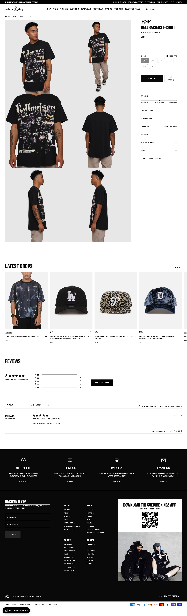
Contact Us (68, 557)
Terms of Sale (69, 567)
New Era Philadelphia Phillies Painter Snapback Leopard (114, 338)
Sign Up (12, 534)
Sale (137, 9)
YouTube (90, 557)
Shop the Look (70, 551)
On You (89, 523)
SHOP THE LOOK (119, 2)
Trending (118, 9)
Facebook (91, 544)
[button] (180, 9)
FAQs (88, 519)
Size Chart (173, 56)
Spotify (90, 560)
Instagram (91, 551)
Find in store (147, 118)
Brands (108, 9)
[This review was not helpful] (179, 431)
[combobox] (158, 9)
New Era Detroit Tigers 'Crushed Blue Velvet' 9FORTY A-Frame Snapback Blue (157, 338)
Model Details (147, 142)
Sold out (152, 78)
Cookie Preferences (95, 533)
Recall (89, 516)
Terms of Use (69, 564)
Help (89, 505)
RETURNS (145, 134)
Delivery (159, 126)
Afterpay (90, 526)
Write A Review (102, 383)
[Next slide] (181, 300)
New (49, 9)
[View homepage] (15, 8)
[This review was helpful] (174, 431)
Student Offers (93, 529)
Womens (64, 9)
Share (144, 150)
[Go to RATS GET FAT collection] (147, 22)
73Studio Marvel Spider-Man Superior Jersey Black (26, 337)
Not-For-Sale (69, 529)
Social (90, 540)
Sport (66, 519)
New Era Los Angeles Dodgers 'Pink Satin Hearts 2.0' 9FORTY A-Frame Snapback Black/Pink (71, 338)
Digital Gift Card (71, 523)
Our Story (68, 544)
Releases (129, 9)
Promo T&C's (69, 570)
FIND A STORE (162, 2)
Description (147, 110)
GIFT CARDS (150, 2)
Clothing (74, 9)
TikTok (89, 564)
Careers (67, 554)
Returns (90, 510)
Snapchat (91, 554)
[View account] (176, 9)
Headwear (86, 9)
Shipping (90, 513)
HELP (172, 2)
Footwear (97, 9)
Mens (55, 9)
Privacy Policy (69, 560)
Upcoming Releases (72, 526)
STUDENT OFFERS (135, 2)
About (67, 540)
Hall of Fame (69, 547)
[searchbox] (150, 406)
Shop (67, 505)
